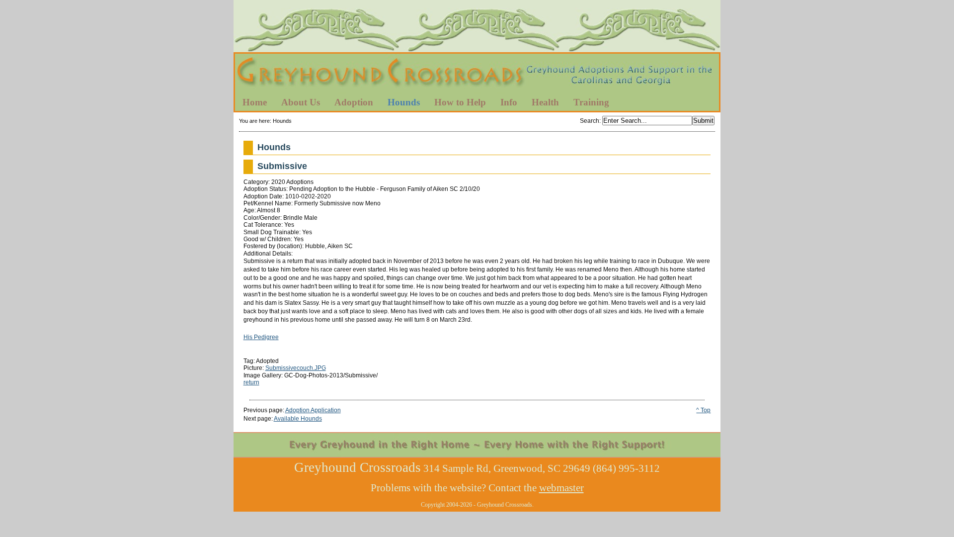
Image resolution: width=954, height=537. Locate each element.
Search (589, 120)
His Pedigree (261, 337)
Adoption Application (313, 410)
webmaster (561, 488)
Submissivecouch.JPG (295, 367)
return (251, 382)
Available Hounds (298, 418)
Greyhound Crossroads (477, 74)
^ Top (703, 410)
